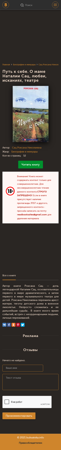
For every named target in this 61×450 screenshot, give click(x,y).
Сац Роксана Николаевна (26, 147)
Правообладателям (30, 442)
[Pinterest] (18, 325)
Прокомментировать (19, 415)
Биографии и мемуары (24, 151)
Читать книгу (30, 164)
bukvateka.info (35, 437)
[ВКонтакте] (4, 325)
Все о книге (9, 275)
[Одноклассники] (13, 325)
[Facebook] (9, 325)
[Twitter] (23, 325)
